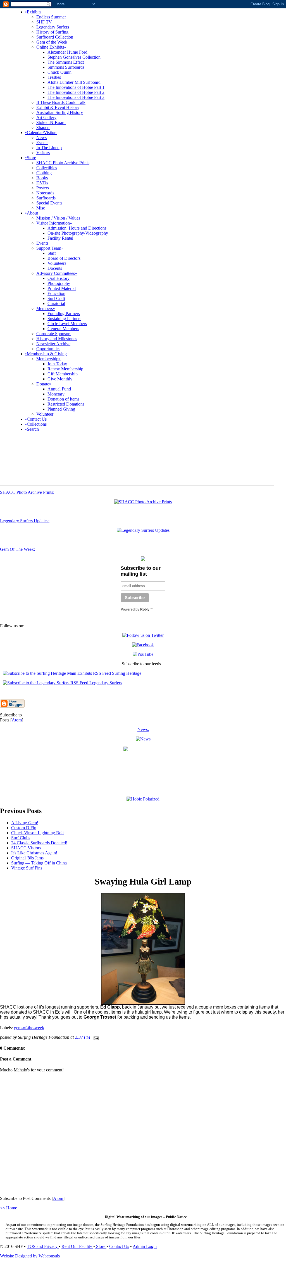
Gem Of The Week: (17, 549)
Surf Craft (56, 298)
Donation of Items (63, 399)
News (41, 137)
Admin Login (145, 1246)
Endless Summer (51, 17)
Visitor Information (54, 223)
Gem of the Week (51, 42)
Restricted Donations (65, 404)
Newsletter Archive (53, 343)
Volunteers (56, 263)
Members (45, 308)
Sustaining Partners (64, 318)
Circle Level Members (67, 323)
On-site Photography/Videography (77, 233)
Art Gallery (46, 117)
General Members (63, 328)
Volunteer (44, 414)
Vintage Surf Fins (26, 868)
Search (32, 429)
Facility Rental (60, 238)
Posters (42, 187)
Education (56, 293)
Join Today (57, 363)
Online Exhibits (51, 47)
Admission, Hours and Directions (76, 228)
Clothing (44, 172)
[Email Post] (95, 1037)
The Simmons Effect (65, 62)
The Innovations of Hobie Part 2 (75, 92)
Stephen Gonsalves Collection (74, 57)
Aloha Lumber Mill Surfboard (74, 82)
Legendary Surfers (52, 27)
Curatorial (56, 303)
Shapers (43, 127)
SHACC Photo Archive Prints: (27, 492)
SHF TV (44, 22)
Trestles (54, 77)
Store (30, 157)
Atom (17, 720)
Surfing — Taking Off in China (39, 863)
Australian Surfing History (59, 112)
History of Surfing (52, 32)
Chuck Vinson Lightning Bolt (37, 832)
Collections (36, 424)
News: (143, 729)
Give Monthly (59, 378)
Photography (58, 283)
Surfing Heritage (126, 673)
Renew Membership (65, 368)
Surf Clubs (20, 837)
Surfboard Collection (54, 37)
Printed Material (61, 288)
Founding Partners (63, 313)
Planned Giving (61, 409)
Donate (43, 384)
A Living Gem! (24, 822)
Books (42, 177)
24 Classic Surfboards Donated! (39, 842)
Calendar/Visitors (41, 132)
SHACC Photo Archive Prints (62, 162)
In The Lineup (49, 147)
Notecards (45, 192)
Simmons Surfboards (65, 67)
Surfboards (46, 198)
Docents (54, 268)
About (31, 213)
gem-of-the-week (29, 1027)
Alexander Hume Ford (67, 52)
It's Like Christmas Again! (34, 852)
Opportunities (48, 348)
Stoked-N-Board (51, 122)
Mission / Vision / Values (58, 218)
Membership (48, 358)
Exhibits (33, 11)
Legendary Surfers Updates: (24, 520)
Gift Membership (62, 373)
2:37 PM (83, 1037)
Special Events (49, 203)
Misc (40, 208)
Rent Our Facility (77, 1246)
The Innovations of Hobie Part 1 (75, 87)
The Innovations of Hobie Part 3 (75, 97)
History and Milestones (56, 338)
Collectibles (46, 167)
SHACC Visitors (26, 847)
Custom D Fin (23, 827)
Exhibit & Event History (57, 107)
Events (42, 142)
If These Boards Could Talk (60, 102)
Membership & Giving (46, 353)
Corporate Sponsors (53, 333)
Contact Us (36, 419)
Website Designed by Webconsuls (30, 1256)
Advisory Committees (56, 273)
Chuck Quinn (59, 72)
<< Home (8, 1207)
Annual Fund (59, 389)
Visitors (43, 152)
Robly (144, 609)
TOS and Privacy (43, 1246)
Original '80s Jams (27, 857)
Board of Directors (63, 258)
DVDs (42, 182)
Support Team (49, 248)
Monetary (56, 394)
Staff (51, 253)
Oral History (58, 278)
